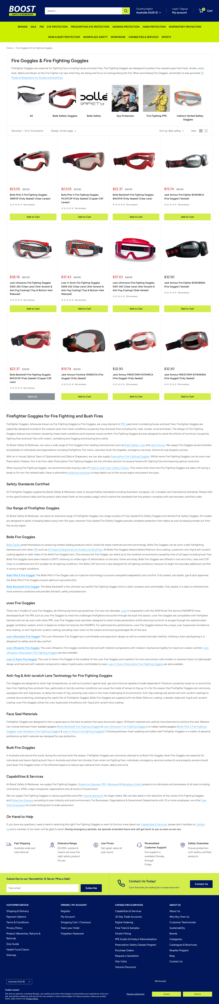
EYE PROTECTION (57, 26)
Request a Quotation (127, 955)
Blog (172, 955)
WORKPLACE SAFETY (95, 37)
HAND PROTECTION (154, 26)
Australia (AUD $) (16, 981)
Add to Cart (33, 216)
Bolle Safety (132, 445)
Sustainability (177, 927)
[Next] (201, 100)
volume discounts (93, 795)
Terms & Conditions (17, 922)
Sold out (32, 396)
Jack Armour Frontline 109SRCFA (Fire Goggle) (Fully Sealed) (82, 376)
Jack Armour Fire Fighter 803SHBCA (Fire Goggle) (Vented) (184, 196)
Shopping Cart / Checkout (76, 922)
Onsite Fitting (123, 933)
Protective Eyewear (89, 784)
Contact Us (201, 884)
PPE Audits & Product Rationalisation (136, 939)
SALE (33, 26)
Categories (175, 939)
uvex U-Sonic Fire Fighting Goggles (83, 731)
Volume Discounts (125, 967)
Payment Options (16, 916)
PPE (42, 26)
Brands (173, 933)
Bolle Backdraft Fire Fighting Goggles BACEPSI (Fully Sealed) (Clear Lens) (133, 196)
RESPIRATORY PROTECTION (185, 26)
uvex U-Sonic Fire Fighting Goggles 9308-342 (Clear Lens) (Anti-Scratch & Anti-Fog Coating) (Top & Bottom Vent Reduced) (82, 288)
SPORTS (166, 37)
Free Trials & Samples (127, 927)
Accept (166, 994)
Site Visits (121, 961)
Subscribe (91, 888)
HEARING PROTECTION (126, 26)
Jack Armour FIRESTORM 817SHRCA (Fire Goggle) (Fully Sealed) (133, 376)
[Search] (126, 10)
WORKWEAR (118, 37)
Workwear (113, 784)
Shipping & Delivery (17, 911)
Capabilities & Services (154, 824)
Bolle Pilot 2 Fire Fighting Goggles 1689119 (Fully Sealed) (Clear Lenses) (30, 196)
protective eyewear (79, 472)
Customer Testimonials (182, 922)
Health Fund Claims (17, 949)
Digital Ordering (124, 922)
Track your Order (70, 927)
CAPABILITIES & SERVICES (143, 37)
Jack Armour (158, 445)
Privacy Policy (32, 999)
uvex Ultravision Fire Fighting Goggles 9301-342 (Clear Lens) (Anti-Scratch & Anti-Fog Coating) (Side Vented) (134, 286)
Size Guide (12, 943)
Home (9, 48)
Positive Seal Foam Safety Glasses (109, 467)
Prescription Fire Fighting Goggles (130, 456)
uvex (142, 445)
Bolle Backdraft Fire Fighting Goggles (79, 726)
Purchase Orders (124, 950)
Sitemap (11, 955)
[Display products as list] (206, 130)
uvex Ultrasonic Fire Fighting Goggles (38, 731)
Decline (197, 994)
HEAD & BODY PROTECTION (64, 37)
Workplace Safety (132, 784)
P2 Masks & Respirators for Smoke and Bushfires (75, 549)
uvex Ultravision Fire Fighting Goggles (125, 726)
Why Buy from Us (179, 916)
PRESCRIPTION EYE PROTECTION (90, 26)
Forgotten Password (72, 933)
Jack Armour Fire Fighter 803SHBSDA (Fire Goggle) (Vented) (184, 284)
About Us (174, 911)
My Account (68, 916)
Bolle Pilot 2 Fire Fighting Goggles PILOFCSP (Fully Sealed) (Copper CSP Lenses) (82, 198)
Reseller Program (179, 950)
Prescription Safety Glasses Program (135, 944)
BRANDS (22, 26)
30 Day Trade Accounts (128, 916)
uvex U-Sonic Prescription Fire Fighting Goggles (135, 664)
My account (179, 12)
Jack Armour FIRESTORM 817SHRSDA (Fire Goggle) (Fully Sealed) (185, 376)
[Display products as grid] (200, 130)
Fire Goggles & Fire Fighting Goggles (34, 48)
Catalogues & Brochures (183, 944)
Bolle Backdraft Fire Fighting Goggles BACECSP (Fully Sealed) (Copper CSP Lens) (30, 378)
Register (65, 911)
